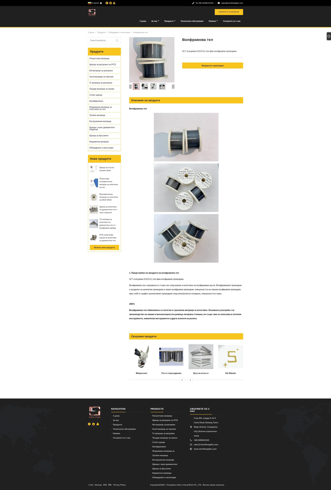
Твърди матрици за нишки (164, 438)
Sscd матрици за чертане (164, 429)
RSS (105, 485)
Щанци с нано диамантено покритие (164, 464)
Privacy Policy (119, 485)
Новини (212, 21)
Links (91, 485)
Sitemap (98, 485)
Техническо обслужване (192, 21)
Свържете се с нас (231, 21)
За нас (154, 21)
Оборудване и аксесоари (119, 32)
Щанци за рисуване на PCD (165, 420)
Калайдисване (159, 446)
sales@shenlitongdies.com (232, 3)
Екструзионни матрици (163, 460)
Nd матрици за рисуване (163, 424)
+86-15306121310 (204, 3)
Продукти (169, 21)
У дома (143, 21)
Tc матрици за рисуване (163, 433)
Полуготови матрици (162, 416)
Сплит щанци (158, 442)
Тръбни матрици (160, 455)
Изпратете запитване (229, 12)
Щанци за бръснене (161, 468)
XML (110, 485)
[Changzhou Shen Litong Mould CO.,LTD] (101, 12)
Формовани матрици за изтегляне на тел (163, 451)
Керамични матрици (161, 473)
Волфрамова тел (140, 32)
